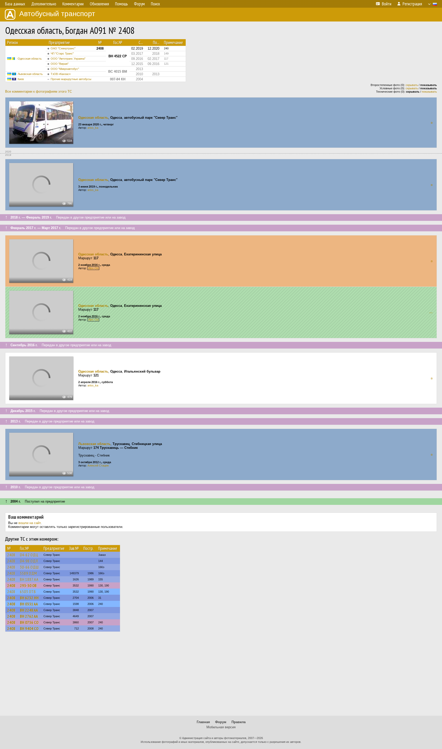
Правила (238, 722)
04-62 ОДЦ (29, 554)
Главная (203, 722)
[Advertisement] (221, 676)
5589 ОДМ (28, 573)
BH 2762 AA (29, 616)
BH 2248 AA (29, 610)
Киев (21, 79)
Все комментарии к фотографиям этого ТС (38, 91)
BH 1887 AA (29, 579)
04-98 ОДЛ (29, 560)
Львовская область (30, 73)
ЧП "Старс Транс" (62, 53)
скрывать (412, 84)
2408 (11, 554)
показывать (429, 91)
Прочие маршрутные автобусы (71, 79)
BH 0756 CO (29, 622)
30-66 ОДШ (29, 567)
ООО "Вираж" (60, 63)
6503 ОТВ (28, 591)
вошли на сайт (29, 523)
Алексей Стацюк (98, 465)
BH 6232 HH (29, 597)
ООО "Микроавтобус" (65, 68)
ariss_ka (92, 127)
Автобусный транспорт (57, 14)
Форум (220, 722)
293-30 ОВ (28, 585)
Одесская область (30, 58)
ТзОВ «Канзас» (61, 73)
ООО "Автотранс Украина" (68, 58)
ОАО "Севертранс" (63, 48)
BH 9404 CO (29, 628)
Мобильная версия (221, 727)
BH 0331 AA (29, 603)
